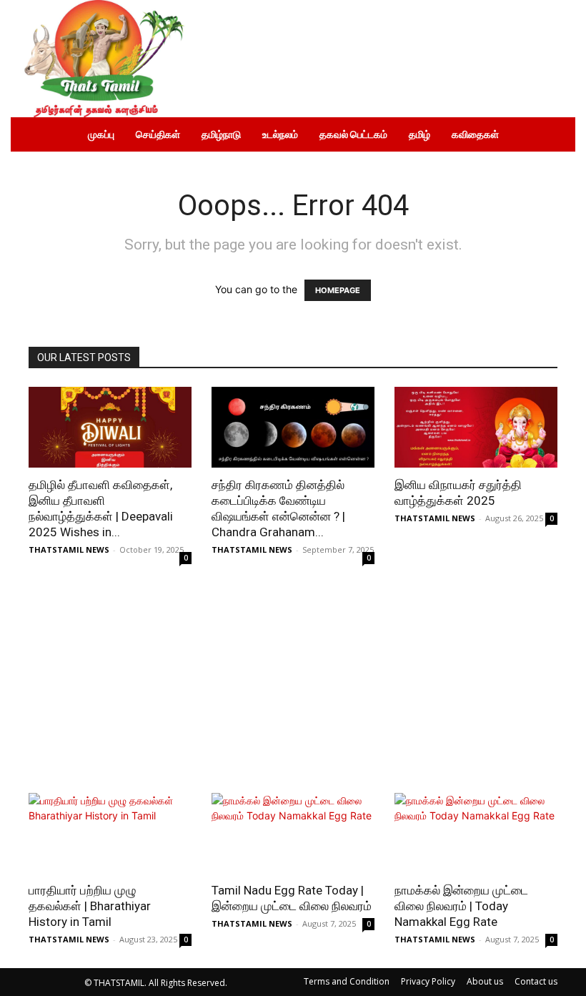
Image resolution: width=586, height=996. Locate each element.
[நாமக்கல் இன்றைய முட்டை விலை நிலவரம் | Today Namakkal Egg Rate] (475, 833)
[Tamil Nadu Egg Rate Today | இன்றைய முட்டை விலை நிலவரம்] (293, 833)
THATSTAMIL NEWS (69, 549)
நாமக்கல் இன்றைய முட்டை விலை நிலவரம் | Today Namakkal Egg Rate (461, 906)
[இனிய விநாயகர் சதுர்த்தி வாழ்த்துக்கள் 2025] (475, 427)
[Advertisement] (293, 686)
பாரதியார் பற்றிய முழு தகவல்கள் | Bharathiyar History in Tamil (90, 906)
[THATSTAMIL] (100, 58)
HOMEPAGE (337, 290)
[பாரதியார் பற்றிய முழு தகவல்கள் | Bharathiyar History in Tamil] (110, 833)
